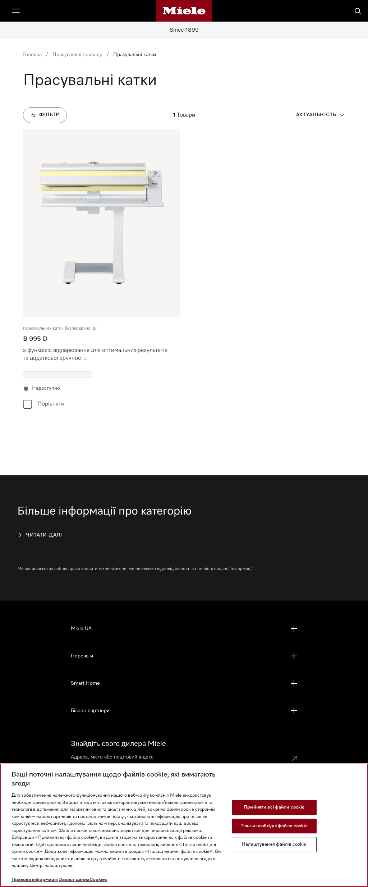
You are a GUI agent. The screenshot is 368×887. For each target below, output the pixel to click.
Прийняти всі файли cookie (274, 807)
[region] (184, 825)
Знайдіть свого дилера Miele (118, 743)
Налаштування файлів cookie (274, 844)
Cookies (98, 879)
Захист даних (74, 879)
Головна (32, 54)
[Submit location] (294, 758)
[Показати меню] (16, 10)
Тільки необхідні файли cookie (274, 826)
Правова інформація (35, 879)
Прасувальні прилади (77, 54)
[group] (101, 270)
